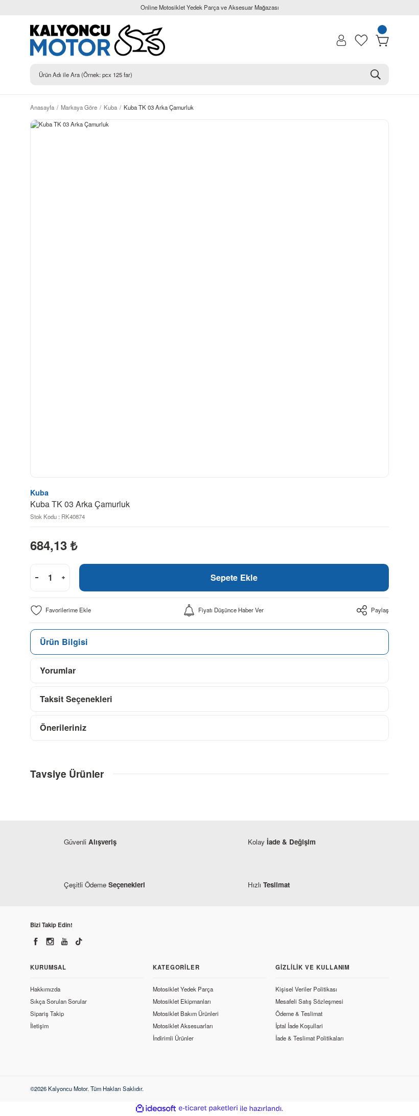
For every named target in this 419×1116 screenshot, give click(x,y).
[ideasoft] (155, 1108)
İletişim (39, 1026)
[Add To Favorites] (60, 610)
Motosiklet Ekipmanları (182, 1001)
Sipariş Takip (47, 1013)
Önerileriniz (63, 727)
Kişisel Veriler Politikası (306, 989)
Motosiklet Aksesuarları (183, 1026)
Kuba (39, 492)
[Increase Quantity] (63, 577)
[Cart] (382, 40)
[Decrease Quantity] (36, 577)
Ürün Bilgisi (64, 642)
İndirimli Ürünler (173, 1038)
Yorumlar (58, 670)
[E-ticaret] (208, 1108)
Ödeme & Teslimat (298, 1013)
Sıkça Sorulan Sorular (58, 1001)
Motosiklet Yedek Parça (183, 989)
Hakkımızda (45, 989)
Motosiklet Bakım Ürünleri (186, 1013)
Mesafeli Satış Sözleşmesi (309, 1001)
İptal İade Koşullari (299, 1026)
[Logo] (102, 40)
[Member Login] (341, 40)
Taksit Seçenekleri (76, 699)
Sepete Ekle (234, 577)
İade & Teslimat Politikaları (309, 1038)
